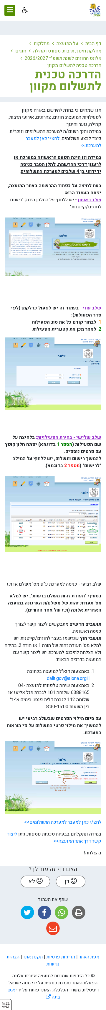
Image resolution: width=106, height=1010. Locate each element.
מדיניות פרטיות (61, 956)
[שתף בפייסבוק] (44, 912)
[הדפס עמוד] (79, 912)
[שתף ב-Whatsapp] (61, 912)
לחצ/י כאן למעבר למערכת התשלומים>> (62, 822)
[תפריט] (9, 10)
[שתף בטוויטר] (27, 912)
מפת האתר (89, 956)
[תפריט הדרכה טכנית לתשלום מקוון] (8, 85)
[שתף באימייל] (53, 928)
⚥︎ (6, 1005)
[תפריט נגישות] (24, 10)
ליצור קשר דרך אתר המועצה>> (54, 838)
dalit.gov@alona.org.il (68, 678)
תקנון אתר (33, 956)
